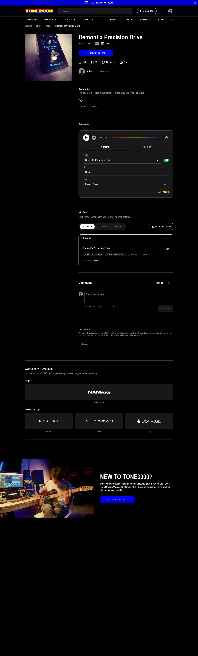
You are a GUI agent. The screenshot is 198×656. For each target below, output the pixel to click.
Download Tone (97, 53)
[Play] (86, 137)
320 (84, 62)
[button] (99, 3)
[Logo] (39, 11)
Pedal (48, 26)
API (171, 19)
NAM (38, 26)
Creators (87, 19)
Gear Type (48, 19)
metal (83, 107)
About (160, 19)
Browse (28, 26)
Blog (127, 19)
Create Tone (149, 11)
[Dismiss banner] (195, 3)
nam (93, 107)
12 (96, 62)
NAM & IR (68, 19)
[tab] (87, 226)
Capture (143, 19)
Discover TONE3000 (117, 499)
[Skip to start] (94, 137)
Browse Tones (31, 19)
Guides (112, 19)
